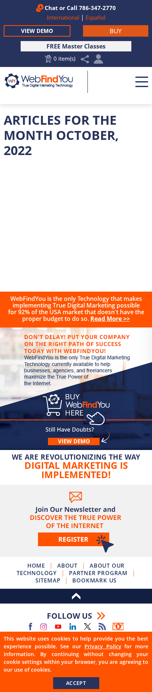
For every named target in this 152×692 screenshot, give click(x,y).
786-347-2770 (97, 7)
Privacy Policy (102, 646)
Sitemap (48, 580)
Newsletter (118, 626)
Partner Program (98, 573)
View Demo (37, 30)
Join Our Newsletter (76, 521)
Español (96, 17)
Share (85, 59)
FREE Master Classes (76, 46)
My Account (98, 60)
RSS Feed (102, 626)
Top (76, 596)
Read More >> (110, 319)
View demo (74, 441)
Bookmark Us (94, 580)
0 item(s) (64, 58)
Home (36, 565)
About (67, 565)
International (64, 17)
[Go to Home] (43, 81)
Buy (76, 383)
